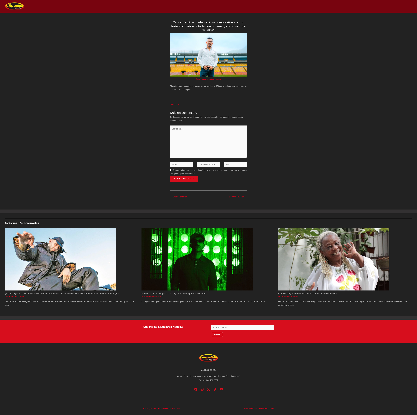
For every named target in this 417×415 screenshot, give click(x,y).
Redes (383, 6)
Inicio (356, 6)
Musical (217, 79)
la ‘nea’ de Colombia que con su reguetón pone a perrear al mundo (173, 293)
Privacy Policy (405, 6)
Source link (175, 104)
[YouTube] (221, 389)
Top (375, 6)
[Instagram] (202, 389)
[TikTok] (215, 389)
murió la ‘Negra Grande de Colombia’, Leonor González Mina (307, 293)
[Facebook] (195, 389)
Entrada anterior (178, 197)
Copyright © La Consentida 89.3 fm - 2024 (161, 408)
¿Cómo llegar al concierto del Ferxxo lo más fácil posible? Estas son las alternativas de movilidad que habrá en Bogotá (62, 293)
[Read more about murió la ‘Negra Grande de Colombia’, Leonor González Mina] (333, 259)
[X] (208, 389)
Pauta (392, 6)
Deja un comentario (204, 79)
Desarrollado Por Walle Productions (258, 408)
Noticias (366, 6)
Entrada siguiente (238, 197)
